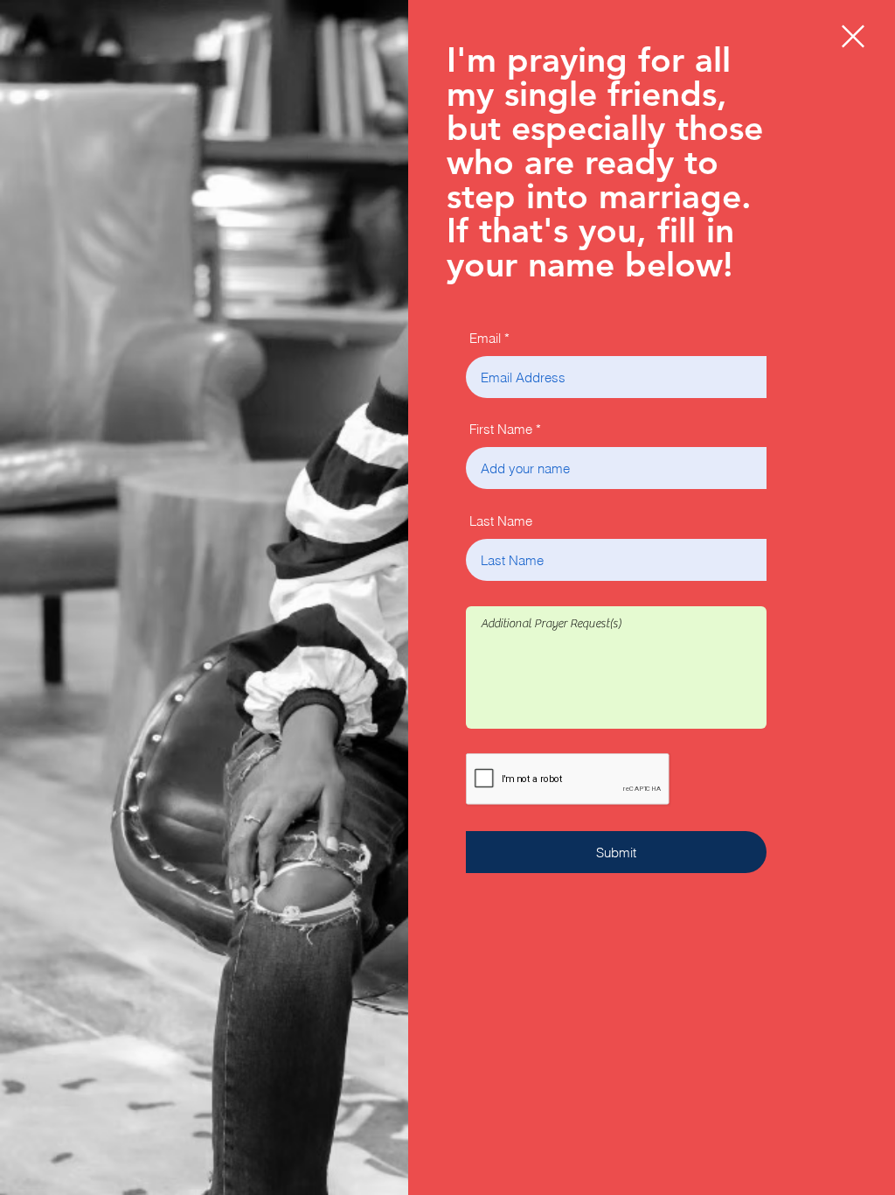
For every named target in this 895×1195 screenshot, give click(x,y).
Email (485, 338)
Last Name (500, 521)
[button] (853, 36)
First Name (500, 429)
